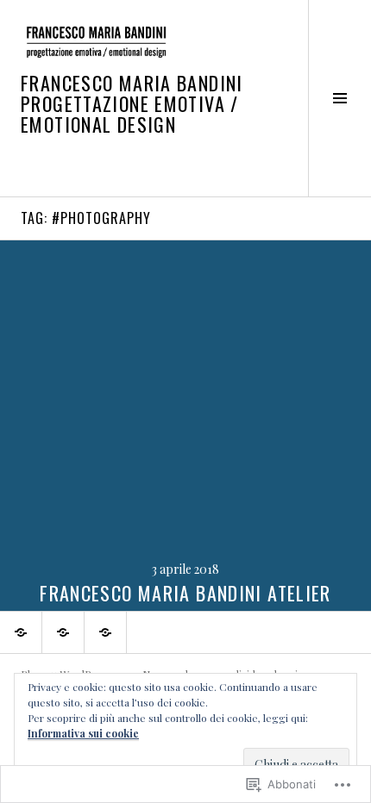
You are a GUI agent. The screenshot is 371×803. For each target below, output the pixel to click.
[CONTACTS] (63, 632)
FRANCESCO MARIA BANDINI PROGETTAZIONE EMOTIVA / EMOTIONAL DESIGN (132, 103)
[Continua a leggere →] (185, 425)
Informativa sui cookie (83, 733)
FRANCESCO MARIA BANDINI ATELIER (185, 593)
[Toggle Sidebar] (339, 98)
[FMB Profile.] (20, 632)
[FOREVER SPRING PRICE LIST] (105, 632)
